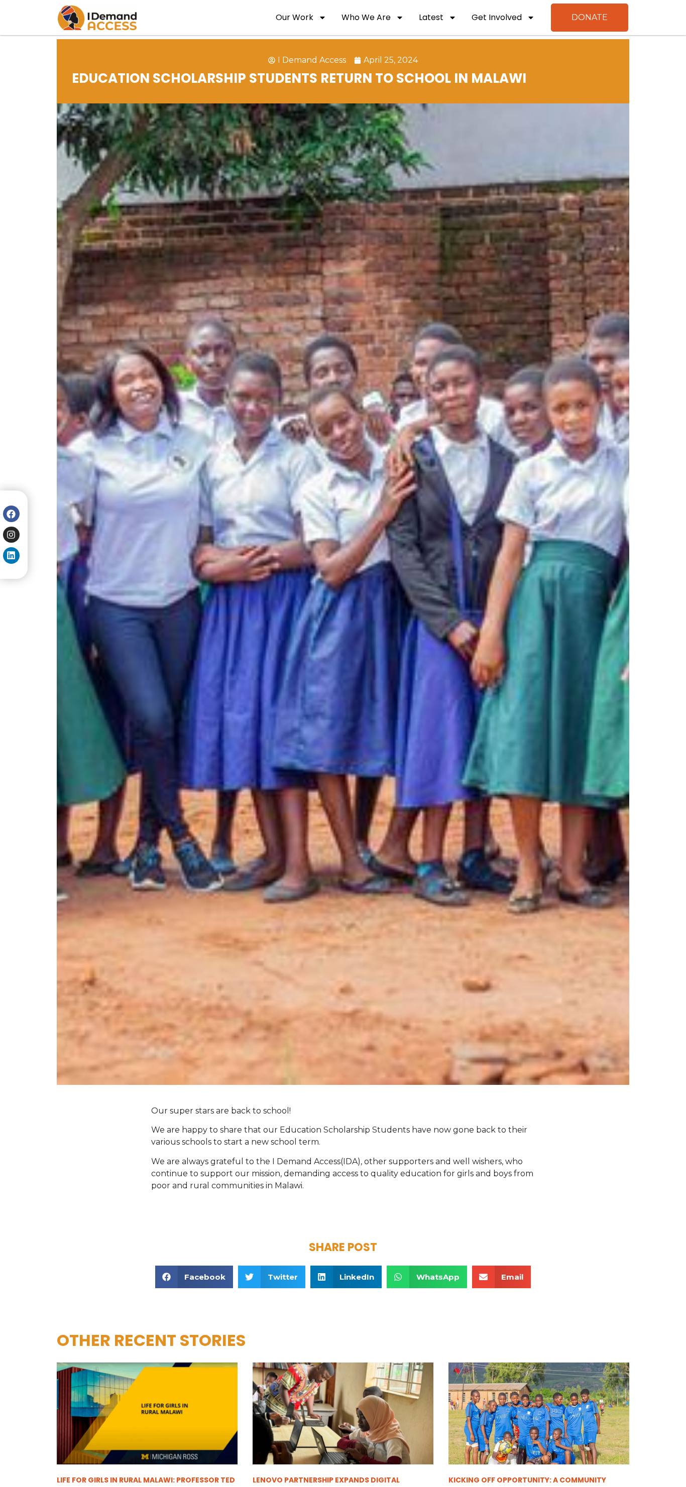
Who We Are (366, 17)
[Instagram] (11, 535)
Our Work (294, 17)
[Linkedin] (11, 555)
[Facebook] (11, 514)
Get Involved (497, 17)
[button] (194, 1277)
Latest (431, 17)
